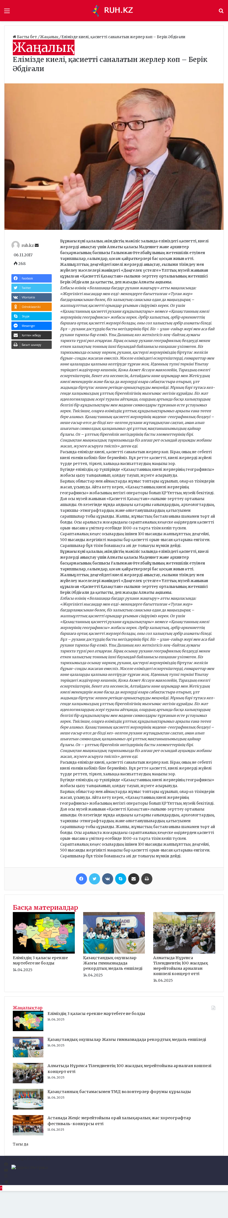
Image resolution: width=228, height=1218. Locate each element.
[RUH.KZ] (114, 10)
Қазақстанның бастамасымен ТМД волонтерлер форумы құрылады (119, 1091)
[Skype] (120, 878)
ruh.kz (27, 245)
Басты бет (27, 37)
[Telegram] (6, 1182)
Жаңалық (49, 37)
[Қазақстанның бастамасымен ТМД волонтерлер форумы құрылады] (28, 1108)
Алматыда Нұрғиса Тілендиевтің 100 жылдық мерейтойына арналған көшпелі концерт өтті (180, 965)
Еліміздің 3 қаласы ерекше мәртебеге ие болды (40, 960)
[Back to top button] (1, 1188)
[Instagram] (5, 1176)
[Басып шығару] (146, 878)
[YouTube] (6, 1170)
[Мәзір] (7, 12)
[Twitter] (94, 878)
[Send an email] (37, 245)
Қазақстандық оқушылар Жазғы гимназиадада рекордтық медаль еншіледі (112, 963)
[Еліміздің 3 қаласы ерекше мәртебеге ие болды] (44, 952)
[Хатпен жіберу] (133, 878)
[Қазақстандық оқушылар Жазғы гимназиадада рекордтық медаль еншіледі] (114, 952)
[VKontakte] (107, 878)
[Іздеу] (221, 12)
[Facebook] (81, 878)
